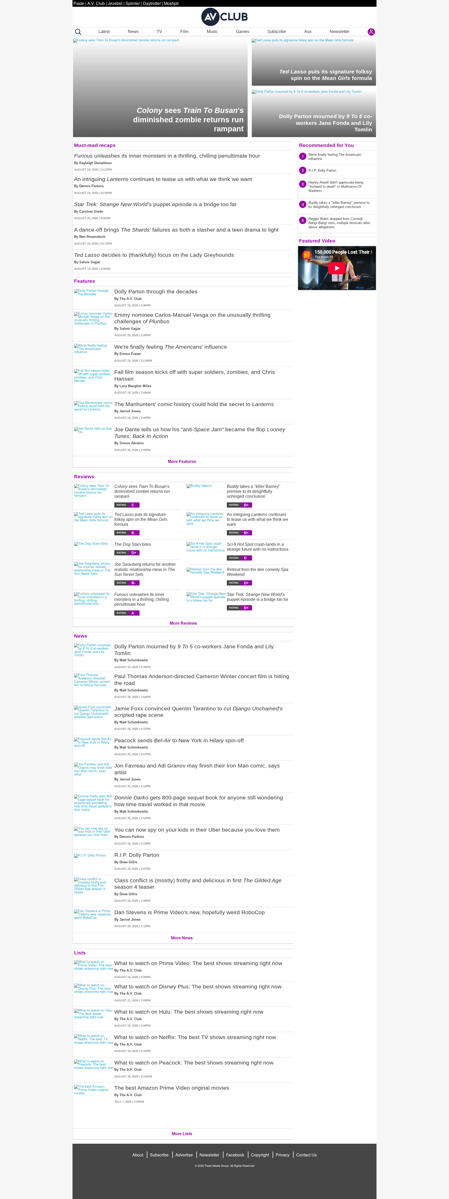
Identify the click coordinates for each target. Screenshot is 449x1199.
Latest (104, 31)
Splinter (133, 3)
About (137, 1155)
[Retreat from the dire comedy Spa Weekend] (206, 576)
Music (212, 31)
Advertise (184, 1155)
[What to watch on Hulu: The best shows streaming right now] (93, 1018)
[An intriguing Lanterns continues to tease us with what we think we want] (206, 524)
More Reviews (183, 623)
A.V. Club (96, 3)
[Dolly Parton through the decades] (93, 297)
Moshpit (171, 3)
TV (159, 31)
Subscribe (276, 31)
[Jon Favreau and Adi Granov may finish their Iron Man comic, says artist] (93, 775)
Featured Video (317, 241)
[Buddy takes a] (206, 496)
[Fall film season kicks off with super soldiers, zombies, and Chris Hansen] (93, 381)
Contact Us (306, 1155)
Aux (308, 31)
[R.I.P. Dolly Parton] (93, 861)
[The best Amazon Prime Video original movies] (93, 1104)
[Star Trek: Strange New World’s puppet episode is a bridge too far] (206, 601)
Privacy (282, 1155)
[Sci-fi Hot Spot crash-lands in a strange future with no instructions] (206, 551)
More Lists (182, 1133)
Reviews (84, 476)
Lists (80, 952)
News (133, 31)
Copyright (260, 1155)
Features (84, 281)
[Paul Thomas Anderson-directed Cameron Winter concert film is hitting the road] (93, 686)
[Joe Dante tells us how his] (93, 439)
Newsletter (339, 31)
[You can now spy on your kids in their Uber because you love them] (93, 836)
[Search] (77, 32)
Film (184, 31)
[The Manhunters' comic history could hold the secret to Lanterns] (93, 410)
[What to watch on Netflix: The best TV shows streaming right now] (93, 1043)
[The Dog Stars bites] (93, 548)
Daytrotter (152, 3)
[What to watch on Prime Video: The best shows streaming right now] (93, 969)
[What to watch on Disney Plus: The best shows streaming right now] (93, 993)
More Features (182, 461)
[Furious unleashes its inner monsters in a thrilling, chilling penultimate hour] (93, 604)
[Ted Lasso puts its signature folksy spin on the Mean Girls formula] (93, 524)
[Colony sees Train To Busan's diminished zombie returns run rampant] (93, 496)
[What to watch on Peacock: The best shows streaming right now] (93, 1069)
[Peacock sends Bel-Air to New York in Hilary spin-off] (93, 746)
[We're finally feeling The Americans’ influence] (93, 353)
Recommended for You (326, 145)
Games (242, 31)
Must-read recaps (95, 145)
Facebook (235, 1155)
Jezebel (115, 3)
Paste (79, 3)
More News (182, 938)
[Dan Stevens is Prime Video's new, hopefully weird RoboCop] (93, 918)
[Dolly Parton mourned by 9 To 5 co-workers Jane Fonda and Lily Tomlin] (93, 656)
